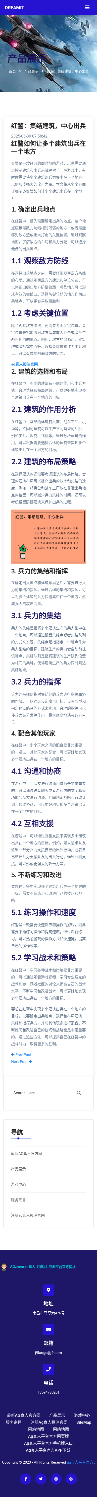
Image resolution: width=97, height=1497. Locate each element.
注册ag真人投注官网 (28, 1215)
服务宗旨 (18, 1200)
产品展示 (18, 1169)
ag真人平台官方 (80, 1462)
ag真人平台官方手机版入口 (48, 1443)
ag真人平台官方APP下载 (48, 1450)
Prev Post (22, 1054)
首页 (12, 71)
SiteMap (83, 1422)
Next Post (20, 1061)
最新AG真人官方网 (26, 1153)
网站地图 (36, 1429)
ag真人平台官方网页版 (48, 1436)
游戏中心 (18, 1184)
